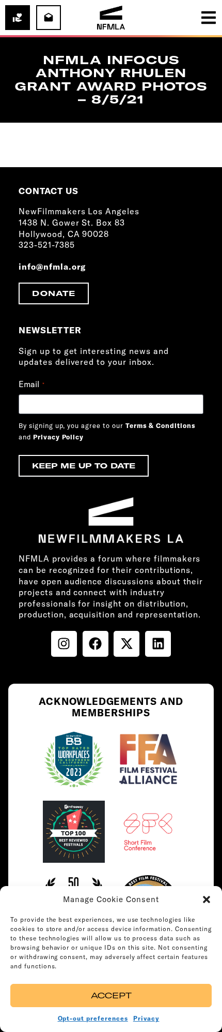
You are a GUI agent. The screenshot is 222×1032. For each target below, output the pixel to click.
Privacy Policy (58, 437)
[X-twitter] (126, 644)
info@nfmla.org (52, 266)
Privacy (146, 1018)
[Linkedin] (158, 644)
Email (31, 384)
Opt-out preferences (93, 1018)
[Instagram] (64, 644)
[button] (206, 899)
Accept (111, 995)
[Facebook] (95, 644)
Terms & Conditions (160, 425)
